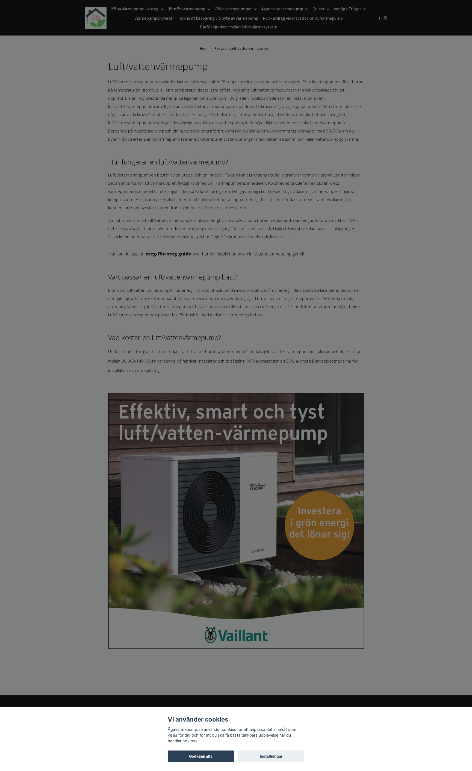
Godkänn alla (201, 756)
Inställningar (271, 756)
